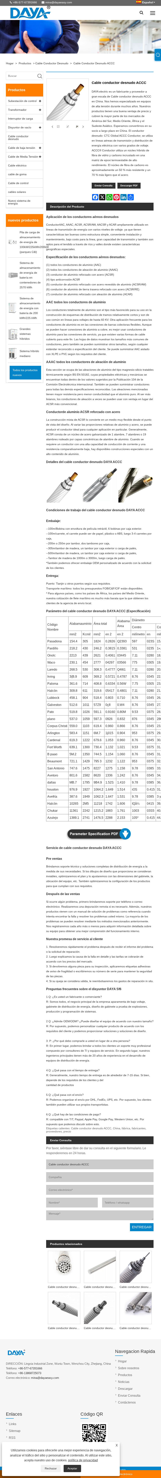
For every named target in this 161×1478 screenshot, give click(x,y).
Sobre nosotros (128, 1368)
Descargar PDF (129, 185)
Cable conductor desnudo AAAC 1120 (65, 1328)
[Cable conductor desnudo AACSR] (100, 1307)
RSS (12, 1437)
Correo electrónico (120, 1474)
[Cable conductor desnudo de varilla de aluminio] (100, 1266)
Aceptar (72, 1468)
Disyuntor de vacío (19, 127)
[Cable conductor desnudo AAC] (64, 1266)
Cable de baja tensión (21, 147)
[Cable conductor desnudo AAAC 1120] (64, 1307)
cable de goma (17, 174)
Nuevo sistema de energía (19, 202)
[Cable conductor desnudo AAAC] (136, 1266)
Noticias (123, 1382)
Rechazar (51, 1468)
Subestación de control (22, 101)
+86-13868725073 (29, 1373)
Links (12, 1424)
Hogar (10, 63)
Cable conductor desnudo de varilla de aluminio (101, 1286)
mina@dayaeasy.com (58, 2)
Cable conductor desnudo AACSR (101, 1328)
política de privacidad (83, 1460)
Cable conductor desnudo (51, 63)
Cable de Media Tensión (23, 156)
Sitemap (14, 1431)
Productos (25, 63)
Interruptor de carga (20, 118)
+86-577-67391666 (25, 2)
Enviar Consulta (104, 185)
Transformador (17, 109)
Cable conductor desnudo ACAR (137, 1328)
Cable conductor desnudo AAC (65, 1286)
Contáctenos (127, 1402)
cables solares (17, 191)
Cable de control (18, 183)
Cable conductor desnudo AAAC (137, 1286)
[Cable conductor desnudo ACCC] (58, 126)
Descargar (125, 1388)
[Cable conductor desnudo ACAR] (136, 1307)
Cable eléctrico (17, 165)
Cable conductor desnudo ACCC (94, 63)
